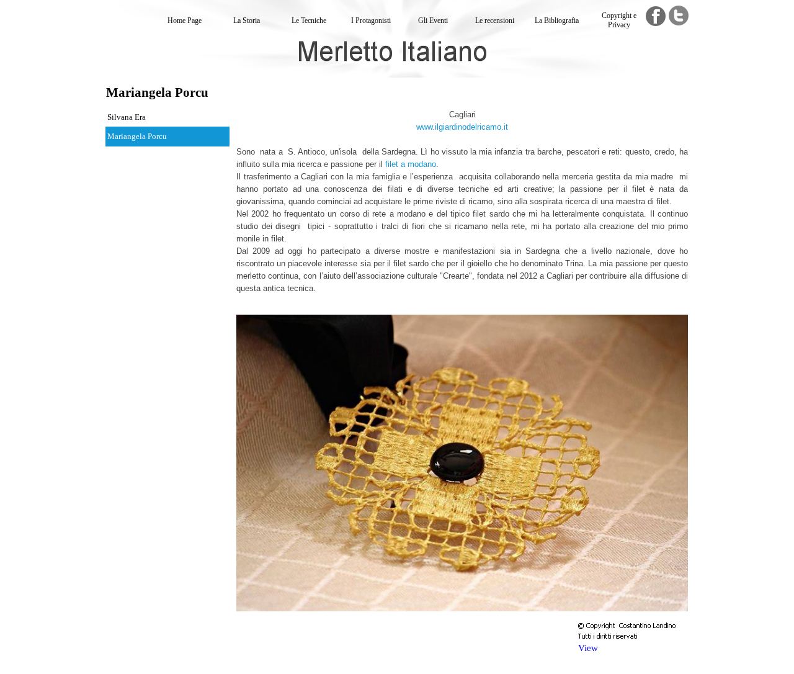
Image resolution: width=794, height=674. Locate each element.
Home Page (184, 20)
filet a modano (410, 164)
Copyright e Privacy (619, 20)
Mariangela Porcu (137, 136)
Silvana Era (126, 117)
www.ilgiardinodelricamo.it (462, 127)
